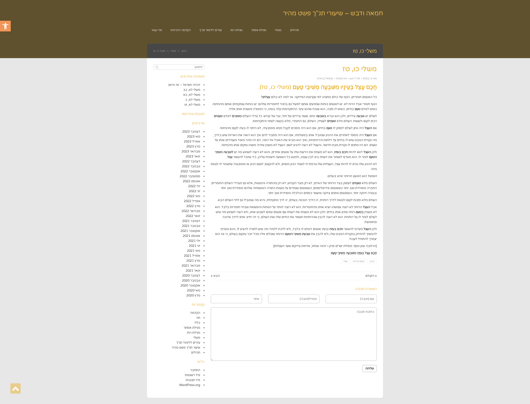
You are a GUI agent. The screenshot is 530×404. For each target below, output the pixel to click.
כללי (197, 323)
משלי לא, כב (191, 90)
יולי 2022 (194, 186)
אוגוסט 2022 (191, 181)
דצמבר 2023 (191, 131)
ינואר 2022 (193, 216)
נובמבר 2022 (191, 166)
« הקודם (371, 276)
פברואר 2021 (191, 265)
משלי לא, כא (191, 95)
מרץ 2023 (193, 146)
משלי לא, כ (192, 100)
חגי (198, 318)
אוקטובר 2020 (190, 285)
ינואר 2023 (193, 156)
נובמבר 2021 (191, 226)
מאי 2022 (193, 196)
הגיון (372, 261)
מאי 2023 (193, 136)
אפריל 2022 (192, 201)
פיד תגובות (193, 380)
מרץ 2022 (193, 206)
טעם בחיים (359, 261)
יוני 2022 (194, 191)
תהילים (195, 352)
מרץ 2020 (193, 295)
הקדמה (195, 313)
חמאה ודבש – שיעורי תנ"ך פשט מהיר (333, 13)
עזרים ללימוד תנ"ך (188, 342)
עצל (345, 261)
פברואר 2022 (191, 211)
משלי (196, 337)
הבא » (215, 276)
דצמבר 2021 (191, 221)
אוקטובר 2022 (190, 171)
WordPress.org (189, 385)
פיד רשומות (192, 375)
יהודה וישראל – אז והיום (184, 85)
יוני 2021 (194, 246)
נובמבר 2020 (191, 280)
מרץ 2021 (193, 261)
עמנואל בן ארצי (325, 78)
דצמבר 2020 (191, 275)
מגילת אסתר (192, 328)
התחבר (195, 370)
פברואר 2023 (191, 151)
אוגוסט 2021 (191, 236)
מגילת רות (193, 332)
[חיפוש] (156, 67)
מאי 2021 (193, 251)
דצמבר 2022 (191, 161)
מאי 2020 (193, 290)
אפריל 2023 (192, 141)
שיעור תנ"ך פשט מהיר (186, 347)
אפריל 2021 (192, 256)
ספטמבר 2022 (190, 176)
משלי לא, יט (192, 105)
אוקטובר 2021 (190, 231)
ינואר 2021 (193, 270)
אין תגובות (341, 78)
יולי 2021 (194, 241)
